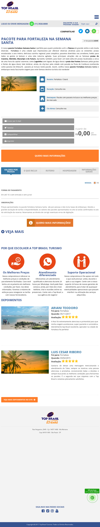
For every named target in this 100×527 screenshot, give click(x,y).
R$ (98, 183)
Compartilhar (12, 134)
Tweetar (10, 128)
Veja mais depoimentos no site (18, 400)
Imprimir (10, 141)
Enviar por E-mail (14, 121)
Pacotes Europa (90, 16)
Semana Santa (91, 67)
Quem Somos (91, 10)
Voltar (94, 32)
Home (94, 5)
